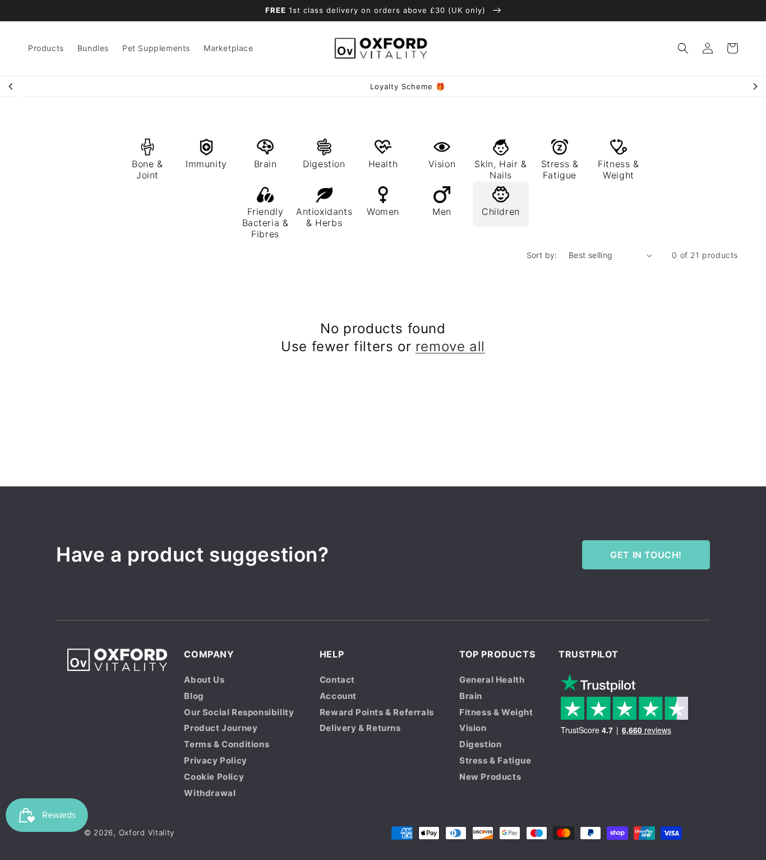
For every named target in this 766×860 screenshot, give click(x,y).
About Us (204, 679)
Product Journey (220, 728)
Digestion (480, 744)
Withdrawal (210, 793)
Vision (473, 728)
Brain (470, 696)
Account (338, 696)
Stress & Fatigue (495, 760)
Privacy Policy (215, 760)
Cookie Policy (214, 776)
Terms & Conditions (226, 744)
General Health (491, 679)
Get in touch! (646, 554)
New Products (490, 776)
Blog (194, 696)
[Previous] (11, 86)
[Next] (754, 86)
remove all (450, 346)
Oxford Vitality (147, 832)
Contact (337, 679)
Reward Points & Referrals (377, 712)
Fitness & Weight (496, 712)
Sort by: (542, 255)
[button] (683, 48)
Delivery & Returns (360, 728)
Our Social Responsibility (239, 712)
